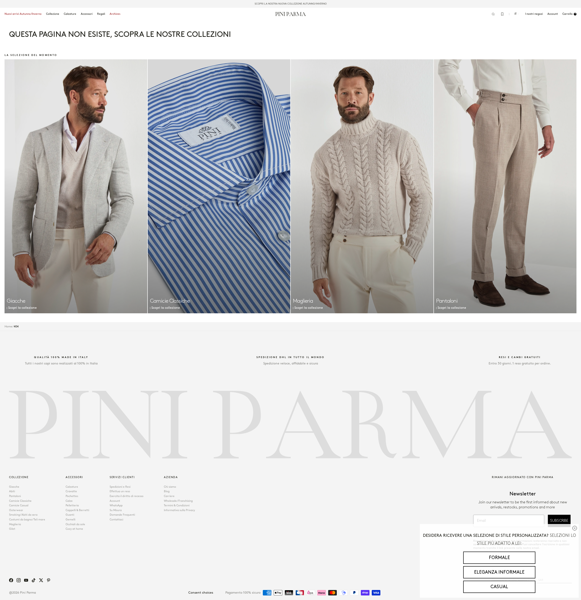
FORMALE (499, 558)
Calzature (70, 14)
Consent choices (200, 592)
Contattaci (116, 519)
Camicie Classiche (20, 501)
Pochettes (72, 496)
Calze (69, 501)
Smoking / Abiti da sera (23, 515)
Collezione (52, 14)
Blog (167, 491)
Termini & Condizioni (177, 505)
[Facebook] (11, 580)
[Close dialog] (574, 528)
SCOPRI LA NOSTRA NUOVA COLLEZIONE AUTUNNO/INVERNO (291, 4)
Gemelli (70, 519)
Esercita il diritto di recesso (126, 496)
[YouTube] (26, 580)
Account (115, 501)
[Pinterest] (49, 580)
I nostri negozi (534, 14)
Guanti (70, 515)
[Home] (290, 14)
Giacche (14, 487)
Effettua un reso (120, 491)
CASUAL (499, 587)
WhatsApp (116, 505)
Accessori (87, 14)
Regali (101, 14)
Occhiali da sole (75, 524)
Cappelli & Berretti (77, 510)
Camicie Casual (18, 505)
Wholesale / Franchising (178, 501)
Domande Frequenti (122, 515)
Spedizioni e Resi (120, 487)
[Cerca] (493, 14)
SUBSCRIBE (559, 520)
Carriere (169, 496)
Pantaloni (15, 496)
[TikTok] (34, 580)
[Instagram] (19, 580)
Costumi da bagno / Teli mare (27, 519)
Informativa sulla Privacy (179, 510)
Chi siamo (170, 487)
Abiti (12, 491)
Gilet (12, 529)
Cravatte (71, 491)
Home (8, 326)
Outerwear (16, 510)
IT (516, 14)
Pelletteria (72, 505)
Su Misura (116, 510)
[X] (41, 580)
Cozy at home (74, 529)
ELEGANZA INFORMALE (499, 572)
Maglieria (15, 524)
